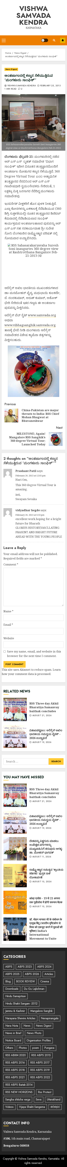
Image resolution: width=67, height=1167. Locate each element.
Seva (38, 1099)
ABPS (8, 967)
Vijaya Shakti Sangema (32, 1107)
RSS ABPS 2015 (41, 1055)
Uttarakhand (53, 1099)
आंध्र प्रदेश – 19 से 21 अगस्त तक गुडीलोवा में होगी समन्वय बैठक (15, 902)
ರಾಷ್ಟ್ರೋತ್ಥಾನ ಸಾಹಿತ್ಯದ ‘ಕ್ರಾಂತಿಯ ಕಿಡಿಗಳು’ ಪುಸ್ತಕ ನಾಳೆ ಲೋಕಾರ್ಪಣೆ (15, 875)
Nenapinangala (49, 1018)
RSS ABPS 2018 (15, 1070)
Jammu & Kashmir (15, 1011)
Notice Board (13, 1040)
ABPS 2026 (32, 974)
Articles (48, 974)
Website (8, 638)
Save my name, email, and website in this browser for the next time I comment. (34, 654)
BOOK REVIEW (25, 981)
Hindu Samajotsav (15, 996)
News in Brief (13, 1033)
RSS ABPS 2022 (40, 1077)
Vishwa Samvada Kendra (33, 15)
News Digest (11, 69)
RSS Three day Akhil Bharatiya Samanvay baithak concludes (15, 709)
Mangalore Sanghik (41, 1011)
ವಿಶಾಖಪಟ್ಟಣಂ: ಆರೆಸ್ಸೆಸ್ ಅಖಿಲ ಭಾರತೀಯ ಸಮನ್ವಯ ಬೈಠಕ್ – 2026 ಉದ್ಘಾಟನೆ (15, 736)
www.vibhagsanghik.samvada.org (30, 325)
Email (8, 625)
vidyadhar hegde (27, 510)
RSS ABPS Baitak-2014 (18, 1085)
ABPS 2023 (25, 967)
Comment (10, 564)
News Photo (34, 1033)
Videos (9, 1107)
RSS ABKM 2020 (15, 1055)
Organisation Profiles (39, 1040)
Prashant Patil (25, 471)
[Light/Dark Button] (44, 40)
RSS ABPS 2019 (40, 1070)
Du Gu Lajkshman (34, 989)
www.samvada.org (42, 315)
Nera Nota (11, 1026)
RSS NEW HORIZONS (18, 1092)
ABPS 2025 (12, 974)
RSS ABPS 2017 (39, 1063)
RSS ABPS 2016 (15, 1063)
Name (8, 611)
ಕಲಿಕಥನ (55, 1107)
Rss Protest (44, 1092)
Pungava (49, 1048)
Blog (8, 981)
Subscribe (62, 40)
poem (35, 1048)
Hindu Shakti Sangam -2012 (21, 1004)
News (27, 1026)
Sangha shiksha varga (17, 1099)
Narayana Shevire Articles (20, 1018)
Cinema (44, 981)
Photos (23, 1048)
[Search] (54, 40)
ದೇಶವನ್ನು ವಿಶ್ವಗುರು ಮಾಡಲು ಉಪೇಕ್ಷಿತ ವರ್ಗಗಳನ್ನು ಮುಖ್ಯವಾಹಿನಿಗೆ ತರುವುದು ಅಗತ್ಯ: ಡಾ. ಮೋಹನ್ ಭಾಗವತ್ (15, 848)
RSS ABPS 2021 (15, 1077)
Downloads (11, 989)
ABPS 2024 (44, 967)
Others (9, 1048)
